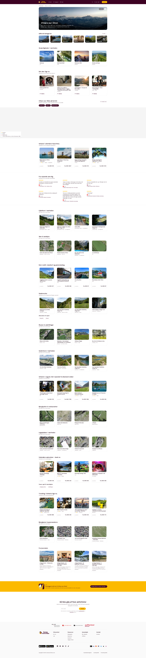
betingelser (72, 612)
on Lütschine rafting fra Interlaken (45, 197)
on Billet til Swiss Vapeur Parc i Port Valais (70, 187)
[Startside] (43, 2)
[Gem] (105, 9)
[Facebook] (60, 646)
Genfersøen (41, 5)
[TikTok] (68, 646)
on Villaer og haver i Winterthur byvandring (70, 201)
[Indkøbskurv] (92, 2)
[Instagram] (66, 646)
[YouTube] (63, 646)
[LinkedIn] (57, 646)
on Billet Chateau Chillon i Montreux (93, 186)
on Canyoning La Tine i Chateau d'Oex (45, 186)
